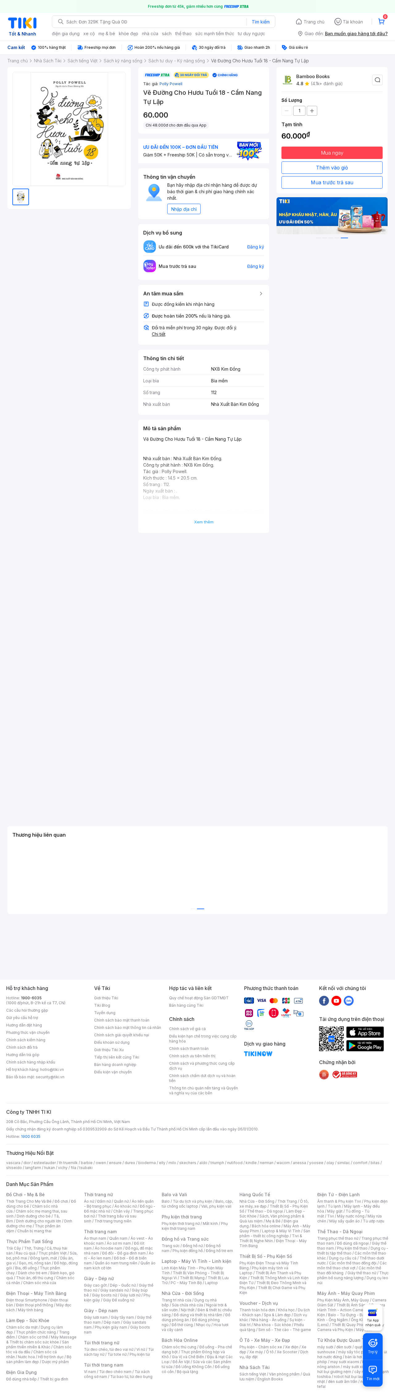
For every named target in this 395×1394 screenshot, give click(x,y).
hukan (49, 1167)
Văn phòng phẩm (284, 1374)
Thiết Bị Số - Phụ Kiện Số (265, 1256)
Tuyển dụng (104, 1012)
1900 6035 (30, 1136)
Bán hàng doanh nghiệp (115, 1064)
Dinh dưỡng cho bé (34, 1216)
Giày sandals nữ (114, 1290)
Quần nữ (121, 1201)
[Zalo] (349, 1000)
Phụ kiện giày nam (111, 1327)
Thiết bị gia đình (54, 1379)
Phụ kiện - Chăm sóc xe (260, 1347)
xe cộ (89, 33)
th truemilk (68, 1162)
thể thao (183, 33)
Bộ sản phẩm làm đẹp (38, 1359)
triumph (217, 1162)
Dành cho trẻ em (32, 1273)
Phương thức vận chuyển (28, 1032)
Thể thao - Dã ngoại (265, 1211)
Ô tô (270, 1352)
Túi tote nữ (117, 1354)
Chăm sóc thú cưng (179, 1347)
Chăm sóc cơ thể (33, 1337)
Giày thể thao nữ (361, 1273)
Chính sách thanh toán (189, 1048)
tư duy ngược (251, 33)
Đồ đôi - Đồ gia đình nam (124, 1253)
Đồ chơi (61, 1201)
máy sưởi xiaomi (357, 1366)
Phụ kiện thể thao (352, 1248)
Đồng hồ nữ (193, 1245)
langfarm (33, 1167)
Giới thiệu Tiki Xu (109, 1049)
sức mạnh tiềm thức (214, 33)
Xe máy (256, 1352)
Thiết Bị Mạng (192, 1277)
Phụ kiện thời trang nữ (181, 1223)
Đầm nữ (104, 1201)
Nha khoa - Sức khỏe (272, 1324)
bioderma (147, 1162)
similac (343, 1162)
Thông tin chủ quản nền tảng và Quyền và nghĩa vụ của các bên (203, 1090)
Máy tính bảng (30, 1310)
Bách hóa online (266, 1226)
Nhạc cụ (203, 1324)
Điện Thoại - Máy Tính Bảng (36, 1293)
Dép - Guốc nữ (123, 1285)
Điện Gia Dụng (21, 1372)
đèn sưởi (343, 1347)
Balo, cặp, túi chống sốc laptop (197, 1204)
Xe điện (291, 1347)
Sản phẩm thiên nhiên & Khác (37, 1344)
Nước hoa (26, 1356)
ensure (115, 1162)
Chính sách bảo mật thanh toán (121, 1020)
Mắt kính (210, 1223)
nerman (266, 1162)
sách (167, 33)
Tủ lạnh (334, 1206)
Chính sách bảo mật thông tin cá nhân (127, 1027)
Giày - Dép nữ (99, 1278)
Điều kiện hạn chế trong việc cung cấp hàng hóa (203, 1038)
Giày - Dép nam (101, 1310)
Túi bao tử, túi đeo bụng (131, 1376)
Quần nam (118, 1238)
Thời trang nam (100, 1231)
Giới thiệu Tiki (106, 998)
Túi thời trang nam (103, 1364)
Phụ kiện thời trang (182, 1216)
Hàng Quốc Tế (254, 1194)
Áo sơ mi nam (119, 1243)
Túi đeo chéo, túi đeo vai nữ (108, 1349)
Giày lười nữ (130, 1295)
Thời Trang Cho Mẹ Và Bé (29, 1201)
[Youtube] (336, 1000)
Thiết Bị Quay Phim (349, 1324)
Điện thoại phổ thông (34, 1305)
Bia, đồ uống (26, 1268)
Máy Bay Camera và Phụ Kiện (350, 1327)
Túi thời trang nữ (101, 1342)
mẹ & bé (106, 33)
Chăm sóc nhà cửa (39, 1282)
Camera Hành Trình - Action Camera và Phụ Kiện (351, 1310)
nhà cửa (150, 33)
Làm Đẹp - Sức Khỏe (27, 1320)
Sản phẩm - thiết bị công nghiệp (274, 1233)
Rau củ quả (25, 1253)
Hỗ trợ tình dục (51, 1356)
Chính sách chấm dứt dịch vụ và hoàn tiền (202, 1078)
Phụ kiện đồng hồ (188, 1250)
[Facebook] (324, 1000)
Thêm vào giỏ (332, 167)
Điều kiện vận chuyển (113, 1072)
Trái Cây (13, 1248)
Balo (166, 1201)
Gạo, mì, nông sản (35, 1263)
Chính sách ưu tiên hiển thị (192, 1056)
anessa (299, 1162)
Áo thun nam (95, 1238)
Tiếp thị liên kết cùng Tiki (116, 1057)
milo (172, 1162)
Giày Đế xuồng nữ (118, 1300)
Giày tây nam (122, 1317)
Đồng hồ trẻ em (219, 1250)
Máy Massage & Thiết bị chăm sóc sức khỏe (41, 1339)
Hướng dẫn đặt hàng (24, 1025)
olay (330, 1162)
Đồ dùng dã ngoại (353, 1243)
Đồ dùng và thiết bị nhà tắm (198, 1315)
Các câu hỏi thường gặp (27, 1010)
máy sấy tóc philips (355, 1352)
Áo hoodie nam (108, 1248)
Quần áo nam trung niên (116, 1263)
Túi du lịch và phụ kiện (192, 1201)
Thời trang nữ (98, 1194)
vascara (13, 1162)
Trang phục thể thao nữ (337, 1238)
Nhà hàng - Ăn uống (268, 1319)
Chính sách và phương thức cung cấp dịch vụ (202, 1066)
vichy (63, 1167)
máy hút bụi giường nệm (350, 1369)
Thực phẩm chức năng (36, 1332)
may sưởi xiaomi (344, 1361)
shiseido (14, 1167)
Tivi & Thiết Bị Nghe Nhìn (270, 1238)
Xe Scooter (287, 1352)
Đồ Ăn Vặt (181, 1361)
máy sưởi (325, 1347)
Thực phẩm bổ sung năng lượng (353, 1275)
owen (101, 1162)
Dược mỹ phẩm (55, 1361)
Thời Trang (287, 1201)
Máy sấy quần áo (344, 1221)
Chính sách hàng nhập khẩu (30, 1062)
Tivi (330, 1216)
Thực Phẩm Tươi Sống (29, 1241)
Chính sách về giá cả (187, 1028)
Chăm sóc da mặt (22, 1327)
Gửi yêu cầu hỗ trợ (22, 1017)
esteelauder (45, 1162)
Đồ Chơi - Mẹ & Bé (25, 1194)
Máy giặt (335, 1211)
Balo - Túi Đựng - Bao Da (350, 1315)
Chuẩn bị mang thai (34, 1231)
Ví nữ (140, 1349)
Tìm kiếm (261, 21)
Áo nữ (89, 1201)
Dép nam (112, 1322)
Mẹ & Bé (273, 1221)
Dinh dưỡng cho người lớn (38, 1221)
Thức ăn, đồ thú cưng (34, 1277)
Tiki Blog (102, 1005)
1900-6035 (31, 998)
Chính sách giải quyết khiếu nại (121, 1035)
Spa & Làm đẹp (277, 1315)
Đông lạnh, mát (43, 1258)
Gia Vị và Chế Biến (188, 1356)
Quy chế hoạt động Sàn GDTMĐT (199, 998)
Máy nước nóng (350, 1216)
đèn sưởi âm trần (342, 1381)
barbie (87, 1162)
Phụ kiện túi (140, 1354)
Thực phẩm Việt (53, 1253)
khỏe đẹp (128, 33)
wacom (283, 1162)
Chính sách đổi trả (22, 1047)
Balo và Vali (174, 1194)
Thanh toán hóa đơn (257, 1310)
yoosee (316, 1162)
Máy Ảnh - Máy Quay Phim (346, 1293)
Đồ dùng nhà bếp (21, 1379)
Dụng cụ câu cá (342, 1258)
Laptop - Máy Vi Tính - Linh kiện (196, 1261)
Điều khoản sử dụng (112, 1042)
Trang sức (171, 1245)
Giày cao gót (95, 1285)
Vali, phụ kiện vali (216, 1206)
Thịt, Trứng (34, 1248)
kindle (251, 1162)
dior (27, 1162)
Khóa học (286, 1310)
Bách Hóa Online (180, 1340)
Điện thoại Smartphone (26, 1300)
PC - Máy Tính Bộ (186, 1282)
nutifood (235, 1162)
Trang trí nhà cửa (176, 1300)
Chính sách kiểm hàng (25, 1040)
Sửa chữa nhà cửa (187, 1305)
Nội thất (187, 1310)
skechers (187, 1162)
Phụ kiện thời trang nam (195, 1226)
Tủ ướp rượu (373, 1221)
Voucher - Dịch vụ (258, 1303)
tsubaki (86, 1167)
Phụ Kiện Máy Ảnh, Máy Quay (343, 1300)
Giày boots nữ (104, 1295)
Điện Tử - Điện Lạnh (338, 1194)
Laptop (211, 1282)
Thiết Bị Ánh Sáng (352, 1305)
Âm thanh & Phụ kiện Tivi (339, 1201)
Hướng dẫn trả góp (23, 1054)
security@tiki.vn (50, 1077)
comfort (360, 1162)
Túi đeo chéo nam (115, 1371)
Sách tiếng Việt (252, 1374)
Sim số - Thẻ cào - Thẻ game (284, 1329)
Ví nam (90, 1371)
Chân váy (121, 1211)
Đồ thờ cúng (182, 1324)
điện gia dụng (66, 33)
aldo (203, 1162)
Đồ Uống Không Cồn (194, 1366)
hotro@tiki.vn (52, 1069)
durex (130, 1162)
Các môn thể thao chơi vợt (352, 1265)
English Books (270, 1379)
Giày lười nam (96, 1317)
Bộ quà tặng (187, 1371)
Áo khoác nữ (125, 1206)
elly (162, 1162)
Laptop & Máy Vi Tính (281, 1231)
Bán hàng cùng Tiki (186, 1005)
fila (73, 1167)
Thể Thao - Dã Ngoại (340, 1231)
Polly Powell (171, 83)
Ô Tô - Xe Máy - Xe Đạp (264, 1340)
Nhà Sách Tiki (254, 1367)
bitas (375, 1162)
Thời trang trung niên (112, 1221)
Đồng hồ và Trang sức (185, 1239)
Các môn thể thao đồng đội (352, 1263)
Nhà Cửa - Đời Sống (183, 1293)
